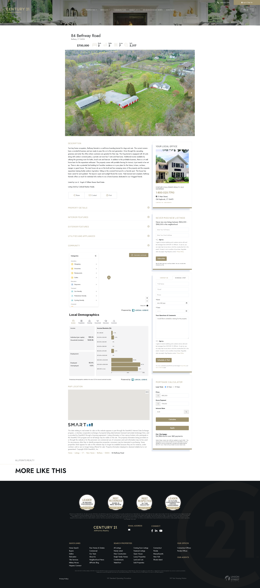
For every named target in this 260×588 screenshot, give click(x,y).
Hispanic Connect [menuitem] (75, 565)
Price (157, 392)
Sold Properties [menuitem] (139, 562)
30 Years (169, 387)
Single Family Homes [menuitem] (121, 557)
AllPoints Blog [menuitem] (94, 562)
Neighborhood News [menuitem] (153, 10)
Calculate (172, 419)
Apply (172, 428)
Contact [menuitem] (170, 10)
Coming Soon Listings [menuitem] (141, 548)
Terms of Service (159, 367)
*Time (158, 308)
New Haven (90, 453)
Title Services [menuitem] (73, 560)
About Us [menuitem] (133, 10)
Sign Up (250, 2)
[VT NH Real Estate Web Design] (232, 579)
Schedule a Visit (180, 278)
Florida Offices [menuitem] (182, 551)
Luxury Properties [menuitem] (140, 557)
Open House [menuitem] (138, 554)
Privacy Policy (180, 252)
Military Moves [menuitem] (74, 562)
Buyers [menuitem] (71, 551)
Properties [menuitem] (90, 10)
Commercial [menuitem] (93, 551)
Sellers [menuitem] (71, 554)
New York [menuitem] (156, 557)
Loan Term (159, 387)
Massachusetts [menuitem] (158, 554)
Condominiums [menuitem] (119, 560)
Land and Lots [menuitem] (138, 560)
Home (70, 453)
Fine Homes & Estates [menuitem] (97, 548)
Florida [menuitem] (155, 551)
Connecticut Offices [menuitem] (184, 548)
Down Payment (161, 400)
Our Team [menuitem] (92, 554)
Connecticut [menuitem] (157, 548)
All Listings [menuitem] (117, 548)
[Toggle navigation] (252, 9)
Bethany (99, 453)
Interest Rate (160, 408)
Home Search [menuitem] (74, 548)
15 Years (177, 387)
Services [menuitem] (105, 10)
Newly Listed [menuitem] (118, 551)
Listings (77, 453)
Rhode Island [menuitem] (157, 560)
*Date (158, 300)
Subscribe (161, 258)
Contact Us (159, 202)
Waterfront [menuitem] (117, 562)
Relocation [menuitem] (72, 557)
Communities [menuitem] (120, 10)
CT (83, 453)
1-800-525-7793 (165, 192)
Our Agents (167, 202)
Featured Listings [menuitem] (139, 551)
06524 (107, 453)
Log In (244, 2)
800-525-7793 (225, 3)
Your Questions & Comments (166, 315)
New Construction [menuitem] (120, 554)
